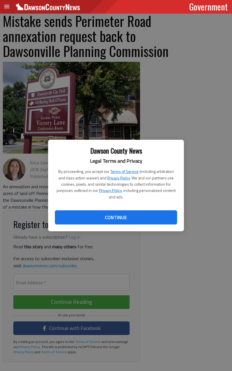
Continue (116, 217)
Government (208, 6)
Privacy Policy (118, 178)
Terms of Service (124, 171)
